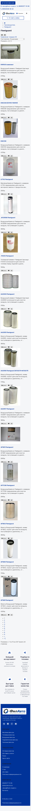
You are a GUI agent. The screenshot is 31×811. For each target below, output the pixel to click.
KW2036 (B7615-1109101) (9, 103)
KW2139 (3, 141)
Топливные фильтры (8, 735)
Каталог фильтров (9, 3)
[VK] (3, 723)
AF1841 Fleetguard (7, 600)
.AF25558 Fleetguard (8, 217)
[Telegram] (7, 723)
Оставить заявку (14, 18)
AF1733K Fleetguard (7, 485)
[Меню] (27, 13)
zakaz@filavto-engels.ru (9, 6)
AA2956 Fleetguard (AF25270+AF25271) (14, 371)
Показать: (4, 41)
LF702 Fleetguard (7, 179)
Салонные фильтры (8, 742)
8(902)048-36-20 (7, 9)
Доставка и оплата (8, 753)
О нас (4, 769)
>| (4, 638)
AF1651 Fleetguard (7, 447)
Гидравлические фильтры (10, 740)
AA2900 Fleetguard (7, 294)
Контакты (5, 790)
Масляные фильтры (8, 732)
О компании (5, 767)
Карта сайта (6, 758)
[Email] (15, 723)
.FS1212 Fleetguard (7, 256)
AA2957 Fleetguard (7, 409)
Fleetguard (7, 27)
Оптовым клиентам (8, 751)
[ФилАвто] (8, 13)
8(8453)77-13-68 (24, 6)
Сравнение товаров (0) (9, 37)
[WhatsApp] (11, 723)
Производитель (9, 25)
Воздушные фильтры (8, 737)
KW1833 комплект (7, 64)
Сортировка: (5, 39)
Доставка (5, 772)
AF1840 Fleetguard (7, 562)
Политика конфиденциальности (11, 774)
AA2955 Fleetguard (7, 332)
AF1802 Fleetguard (7, 524)
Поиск (4, 756)
